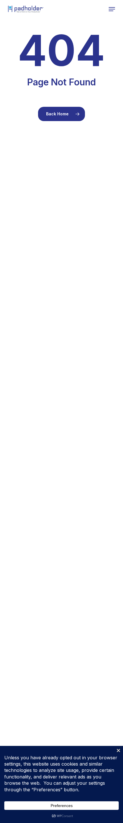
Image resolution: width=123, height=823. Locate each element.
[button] (112, 9)
